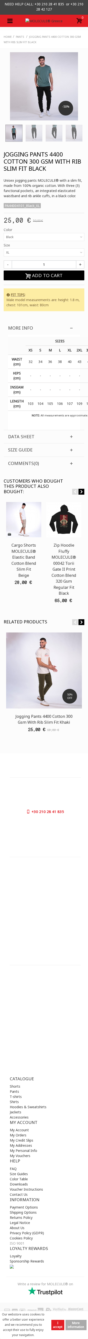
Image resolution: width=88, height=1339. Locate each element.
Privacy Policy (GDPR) (27, 1233)
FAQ (13, 1168)
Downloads (19, 1184)
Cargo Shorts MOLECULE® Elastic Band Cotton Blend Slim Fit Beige (23, 560)
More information (76, 1325)
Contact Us (19, 1194)
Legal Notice (20, 1222)
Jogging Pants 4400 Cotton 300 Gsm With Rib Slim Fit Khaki (44, 719)
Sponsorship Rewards (27, 1261)
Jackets (15, 1112)
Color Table (19, 1179)
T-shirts (16, 1096)
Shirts (14, 1101)
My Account (19, 1130)
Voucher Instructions (26, 1189)
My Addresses (21, 1145)
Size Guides (19, 1174)
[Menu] (10, 21)
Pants (14, 1091)
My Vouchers (20, 1155)
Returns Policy (21, 1217)
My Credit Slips (21, 1140)
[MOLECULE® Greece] (44, 20)
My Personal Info (23, 1150)
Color (8, 229)
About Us (17, 1227)
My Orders (18, 1135)
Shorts (15, 1086)
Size (7, 245)
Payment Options (24, 1207)
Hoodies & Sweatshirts (28, 1107)
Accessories (19, 1117)
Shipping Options (23, 1212)
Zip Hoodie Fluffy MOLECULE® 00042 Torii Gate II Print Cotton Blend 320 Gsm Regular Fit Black (64, 569)
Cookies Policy (21, 1238)
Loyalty (16, 1256)
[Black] (13, 133)
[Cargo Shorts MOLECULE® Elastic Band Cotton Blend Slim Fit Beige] (23, 519)
